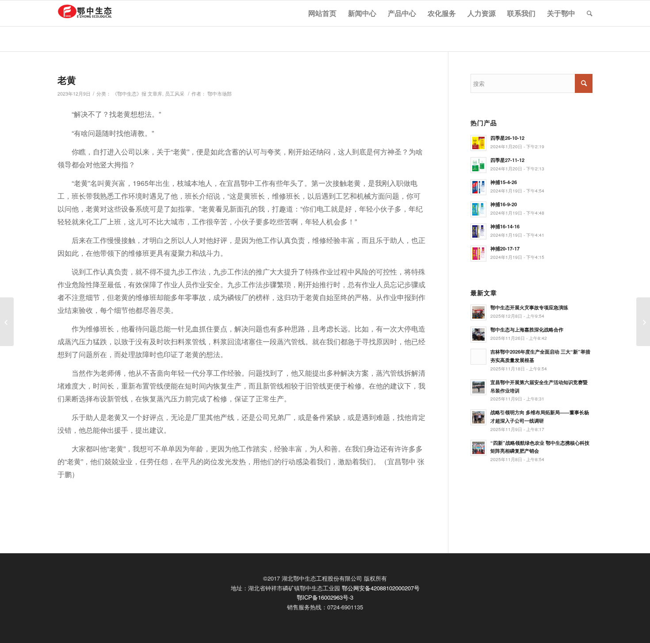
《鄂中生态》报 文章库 (137, 93)
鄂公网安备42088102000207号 (381, 588)
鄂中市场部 (219, 93)
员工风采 (174, 93)
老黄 (66, 79)
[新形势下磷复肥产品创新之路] (7, 321)
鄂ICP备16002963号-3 (325, 597)
